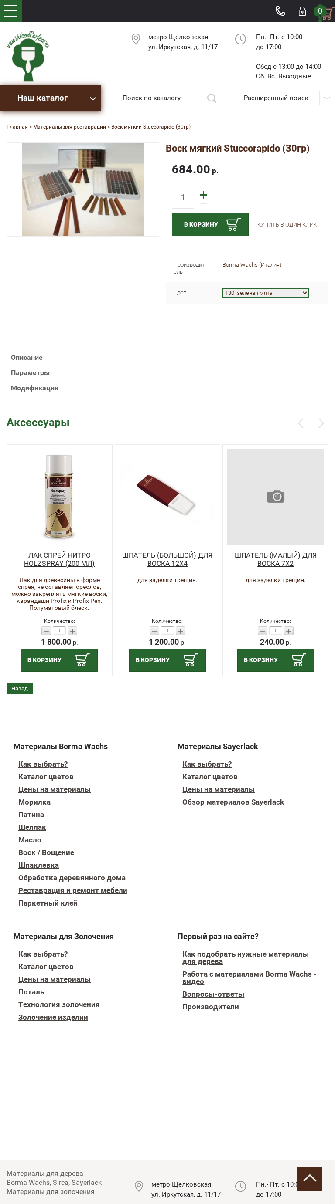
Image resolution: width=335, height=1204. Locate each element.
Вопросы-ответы (213, 994)
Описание (27, 357)
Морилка (34, 802)
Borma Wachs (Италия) (251, 264)
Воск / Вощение (46, 852)
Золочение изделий (53, 1017)
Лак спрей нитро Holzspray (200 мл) (59, 559)
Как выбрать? (43, 764)
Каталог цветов (46, 777)
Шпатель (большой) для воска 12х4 (167, 559)
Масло (29, 840)
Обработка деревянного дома (72, 878)
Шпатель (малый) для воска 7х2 (276, 559)
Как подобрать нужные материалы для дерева (245, 957)
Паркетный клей (48, 903)
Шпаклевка (38, 865)
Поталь (31, 992)
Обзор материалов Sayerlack (233, 802)
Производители (210, 1007)
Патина (31, 814)
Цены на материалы (54, 789)
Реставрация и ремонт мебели (72, 890)
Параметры (30, 373)
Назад (19, 688)
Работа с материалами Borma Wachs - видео (249, 978)
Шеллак (32, 827)
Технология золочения (59, 1004)
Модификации (34, 388)
